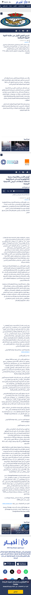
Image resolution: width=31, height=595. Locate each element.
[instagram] (19, 572)
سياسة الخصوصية (7, 586)
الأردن (15, 6)
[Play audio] (4, 191)
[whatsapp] (26, 572)
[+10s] (28, 191)
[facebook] (5, 572)
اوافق (15, 592)
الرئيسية (29, 6)
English (6, 2)
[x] (12, 572)
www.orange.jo (25, 352)
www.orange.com (7, 503)
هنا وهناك (26, 42)
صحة (10, 6)
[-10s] (25, 191)
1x (8, 191)
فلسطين (5, 6)
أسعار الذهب (21, 6)
